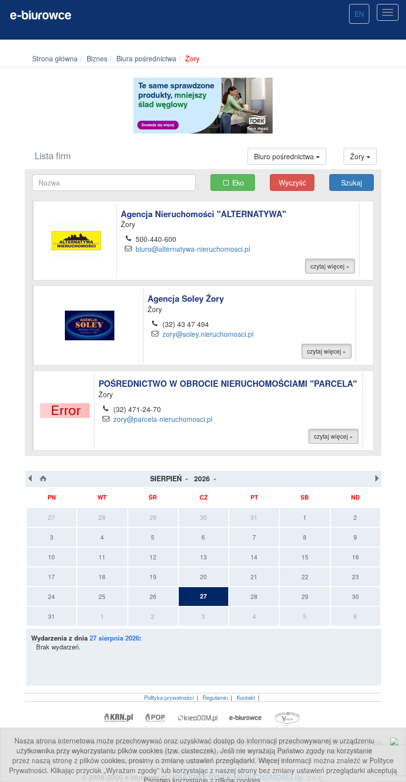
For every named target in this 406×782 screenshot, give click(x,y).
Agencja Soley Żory (186, 298)
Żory (358, 156)
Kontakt (246, 697)
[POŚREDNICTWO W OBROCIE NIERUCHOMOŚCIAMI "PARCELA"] (65, 409)
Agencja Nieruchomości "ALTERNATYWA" (203, 214)
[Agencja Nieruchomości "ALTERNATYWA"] (76, 239)
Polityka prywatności (169, 697)
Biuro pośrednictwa (285, 156)
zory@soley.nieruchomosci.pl (208, 334)
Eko (238, 182)
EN (359, 14)
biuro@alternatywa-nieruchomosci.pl (193, 249)
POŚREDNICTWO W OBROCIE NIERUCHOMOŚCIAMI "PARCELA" (228, 383)
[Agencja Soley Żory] (89, 324)
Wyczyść (292, 182)
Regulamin (215, 697)
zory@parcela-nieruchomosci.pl (162, 419)
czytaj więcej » (330, 266)
